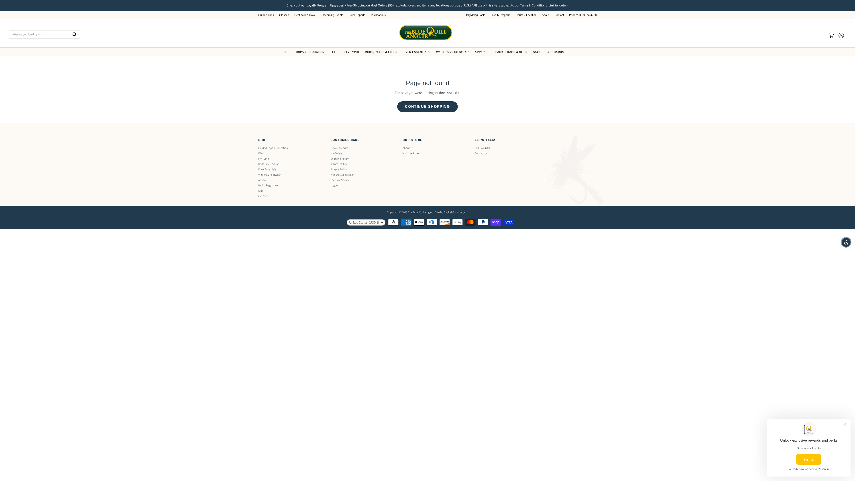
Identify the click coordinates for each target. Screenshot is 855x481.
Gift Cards (556, 52)
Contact (559, 15)
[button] (846, 242)
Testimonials (378, 15)
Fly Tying (352, 52)
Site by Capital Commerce (450, 212)
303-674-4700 (482, 148)
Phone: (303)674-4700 (583, 15)
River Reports (356, 15)
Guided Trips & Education (304, 52)
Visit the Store (411, 153)
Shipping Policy (339, 159)
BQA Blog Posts (475, 15)
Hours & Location (526, 15)
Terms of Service (340, 180)
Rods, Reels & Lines (381, 52)
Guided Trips (266, 15)
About (545, 15)
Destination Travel (305, 15)
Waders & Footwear (453, 52)
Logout (334, 185)
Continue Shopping (427, 106)
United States (364, 222)
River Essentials (417, 52)
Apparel (482, 52)
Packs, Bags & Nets (511, 52)
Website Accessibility (342, 175)
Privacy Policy (338, 169)
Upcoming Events (332, 15)
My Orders (336, 153)
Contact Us (481, 153)
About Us (408, 148)
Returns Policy (338, 164)
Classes (284, 15)
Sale (537, 52)
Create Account (339, 148)
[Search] (74, 35)
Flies (335, 52)
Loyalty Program (500, 15)
